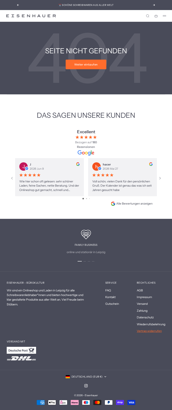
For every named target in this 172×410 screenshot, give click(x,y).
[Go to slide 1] (83, 198)
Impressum (144, 297)
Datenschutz (145, 317)
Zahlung (142, 311)
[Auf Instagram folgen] (86, 386)
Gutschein (112, 304)
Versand (142, 304)
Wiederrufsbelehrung (151, 324)
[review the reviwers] (78, 164)
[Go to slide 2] (86, 198)
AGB (140, 290)
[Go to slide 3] (89, 198)
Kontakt (110, 297)
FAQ (108, 290)
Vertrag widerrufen (149, 331)
